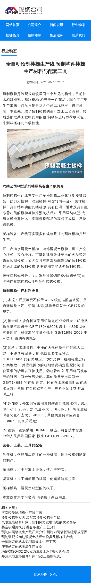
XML (53, 574)
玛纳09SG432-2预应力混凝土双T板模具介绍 (35, 551)
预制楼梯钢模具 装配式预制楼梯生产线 (30, 517)
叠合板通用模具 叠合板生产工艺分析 (29, 527)
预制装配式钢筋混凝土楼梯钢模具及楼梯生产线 (37, 537)
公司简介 (34, 25)
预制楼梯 (34, 35)
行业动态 (78, 25)
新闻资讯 (56, 25)
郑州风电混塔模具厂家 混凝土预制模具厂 (32, 556)
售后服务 (56, 35)
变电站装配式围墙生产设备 (21, 546)
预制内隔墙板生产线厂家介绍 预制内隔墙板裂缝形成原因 (44, 532)
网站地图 (41, 574)
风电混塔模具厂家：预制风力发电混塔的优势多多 (38, 522)
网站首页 (12, 25)
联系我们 (78, 35)
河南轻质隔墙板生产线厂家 (21, 512)
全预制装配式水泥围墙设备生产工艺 (28, 542)
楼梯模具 (12, 35)
